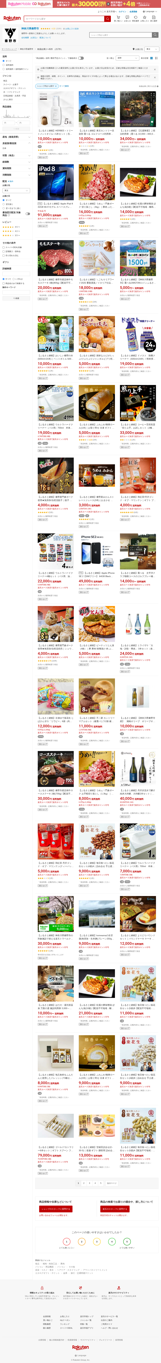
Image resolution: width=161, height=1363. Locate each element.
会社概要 (25, 38)
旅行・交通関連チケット (82, 1273)
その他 (72, 1267)
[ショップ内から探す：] (155, 34)
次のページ (112, 1183)
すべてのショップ (9, 49)
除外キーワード (9, 287)
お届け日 (6, 196)
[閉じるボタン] (155, 69)
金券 (65, 1273)
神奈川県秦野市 (30, 28)
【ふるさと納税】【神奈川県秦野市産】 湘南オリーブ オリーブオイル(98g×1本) (137, 721)
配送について (45, 38)
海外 (11, 181)
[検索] (108, 19)
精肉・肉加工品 (50, 1264)
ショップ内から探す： (100, 35)
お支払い (34, 38)
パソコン (61, 1267)
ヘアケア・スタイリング (68, 1270)
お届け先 (6, 185)
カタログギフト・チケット (47, 1273)
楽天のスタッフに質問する (115, 1209)
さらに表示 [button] (8, 99)
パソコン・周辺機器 (44, 1267)
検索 (17, 129)
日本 (4, 148)
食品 (37, 1264)
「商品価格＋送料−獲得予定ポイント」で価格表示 (55, 58)
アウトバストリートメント (95, 1270)
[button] (150, 12)
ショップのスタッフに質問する (56, 1209)
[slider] (2, 117)
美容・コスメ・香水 (44, 1270)
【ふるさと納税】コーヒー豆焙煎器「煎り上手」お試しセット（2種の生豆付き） (137, 427)
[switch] (28, 214)
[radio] (4, 61)
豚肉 (63, 1264)
